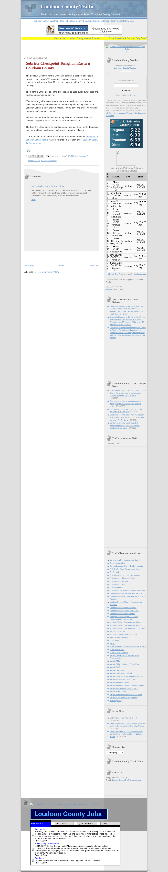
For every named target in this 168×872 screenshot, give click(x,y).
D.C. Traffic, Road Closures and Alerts (125, 569)
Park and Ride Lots (117, 631)
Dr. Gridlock (114, 572)
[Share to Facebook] (39, 156)
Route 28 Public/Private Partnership (124, 634)
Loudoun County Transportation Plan (124, 610)
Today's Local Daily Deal (122, 21)
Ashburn (128, 195)
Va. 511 (113, 643)
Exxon (116, 209)
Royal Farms (116, 193)
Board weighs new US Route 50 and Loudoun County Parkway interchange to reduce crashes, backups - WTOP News (128, 392)
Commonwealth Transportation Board (124, 560)
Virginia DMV (115, 661)
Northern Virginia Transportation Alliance (126, 622)
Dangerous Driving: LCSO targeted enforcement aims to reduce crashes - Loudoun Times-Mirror (125, 425)
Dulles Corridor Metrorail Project (122, 578)
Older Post (94, 265)
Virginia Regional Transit (119, 682)
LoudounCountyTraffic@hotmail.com (126, 780)
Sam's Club (116, 263)
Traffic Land (114, 640)
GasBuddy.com (140, 274)
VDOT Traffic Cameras (119, 653)
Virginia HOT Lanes (117, 670)
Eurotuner (39, 858)
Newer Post (29, 265)
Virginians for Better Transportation (123, 697)
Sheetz (116, 182)
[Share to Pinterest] (42, 156)
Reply (34, 200)
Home (61, 265)
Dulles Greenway (117, 587)
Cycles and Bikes (85, 823)
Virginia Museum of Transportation (123, 679)
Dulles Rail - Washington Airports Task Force (127, 590)
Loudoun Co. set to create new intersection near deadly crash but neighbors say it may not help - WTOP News (127, 417)
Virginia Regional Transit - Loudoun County (127, 685)
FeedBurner (131, 95)
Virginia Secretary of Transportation (124, 688)
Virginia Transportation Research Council (126, 695)
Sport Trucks (60, 823)
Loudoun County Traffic (67, 6)
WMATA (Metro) (116, 701)
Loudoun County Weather (46, 21)
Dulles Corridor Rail (117, 584)
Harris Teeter (116, 201)
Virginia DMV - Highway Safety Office (124, 664)
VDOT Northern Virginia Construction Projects (128, 646)
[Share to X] (36, 156)
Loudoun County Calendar (96, 21)
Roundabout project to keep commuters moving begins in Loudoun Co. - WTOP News (125, 403)
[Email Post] (47, 156)
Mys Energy (116, 255)
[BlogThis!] (32, 156)
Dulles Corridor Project (119, 581)
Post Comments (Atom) (48, 272)
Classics (105, 823)
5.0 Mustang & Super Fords (47, 844)
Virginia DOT (115, 667)
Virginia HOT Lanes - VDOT (121, 673)
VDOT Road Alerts (117, 650)
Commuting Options (118, 563)
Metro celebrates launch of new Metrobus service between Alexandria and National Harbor (126, 734)
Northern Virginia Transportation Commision (127, 628)
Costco (116, 230)
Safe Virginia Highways (119, 637)
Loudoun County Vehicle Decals (122, 614)
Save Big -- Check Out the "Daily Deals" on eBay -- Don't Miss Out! (134, 38)
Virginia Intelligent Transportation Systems (126, 676)
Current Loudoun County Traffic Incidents (126, 566)
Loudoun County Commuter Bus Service (126, 593)
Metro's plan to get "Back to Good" (123, 718)
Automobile (40, 829)
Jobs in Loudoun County (71, 21)
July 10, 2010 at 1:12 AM (54, 186)
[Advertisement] (62, 50)
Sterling (128, 186)
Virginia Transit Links (118, 691)
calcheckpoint (38, 186)
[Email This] (29, 156)
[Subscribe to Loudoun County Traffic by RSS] (122, 113)
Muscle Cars (37, 823)
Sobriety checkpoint (49, 161)
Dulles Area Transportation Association (125, 575)
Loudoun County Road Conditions (123, 608)
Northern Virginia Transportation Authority (126, 625)
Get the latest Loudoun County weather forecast (70, 38)
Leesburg (128, 241)
